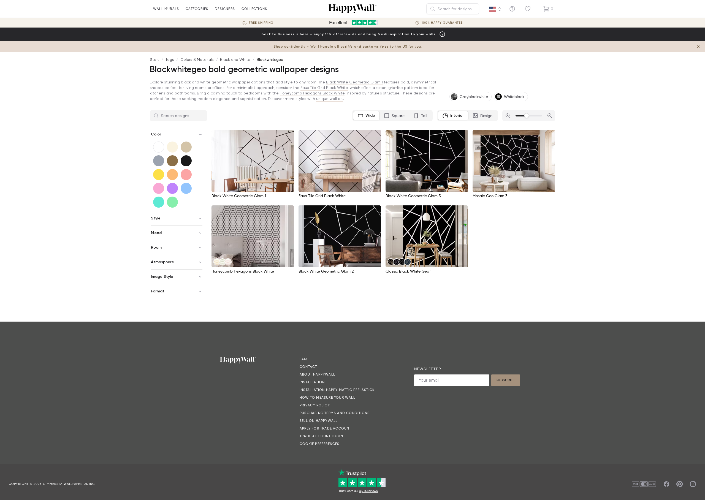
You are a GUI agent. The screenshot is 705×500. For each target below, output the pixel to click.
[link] (217, 262)
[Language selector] (495, 9)
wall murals (166, 9)
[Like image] (288, 136)
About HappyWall (317, 374)
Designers (225, 9)
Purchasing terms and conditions (335, 413)
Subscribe (506, 380)
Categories (197, 9)
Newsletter (427, 368)
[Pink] (158, 188)
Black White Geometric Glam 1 (354, 82)
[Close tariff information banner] (698, 46)
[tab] (366, 115)
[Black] (186, 160)
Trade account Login (321, 436)
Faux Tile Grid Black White (324, 87)
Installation (312, 382)
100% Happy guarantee (442, 22)
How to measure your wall (327, 397)
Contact (308, 367)
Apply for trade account (325, 428)
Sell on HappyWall (319, 421)
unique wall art (329, 98)
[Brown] (172, 160)
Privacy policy (315, 405)
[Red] (186, 174)
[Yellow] (158, 174)
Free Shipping (261, 22)
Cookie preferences (320, 444)
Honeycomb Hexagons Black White (312, 93)
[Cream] (172, 147)
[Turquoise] (158, 202)
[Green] (172, 202)
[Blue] (186, 188)
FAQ (303, 359)
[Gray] (158, 160)
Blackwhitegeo (270, 59)
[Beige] (186, 147)
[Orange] (172, 174)
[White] (158, 147)
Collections (254, 9)
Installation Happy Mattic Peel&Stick (337, 390)
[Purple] (172, 188)
